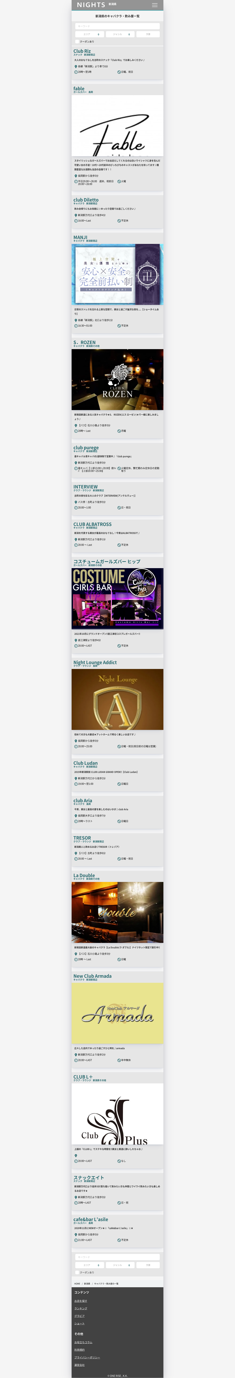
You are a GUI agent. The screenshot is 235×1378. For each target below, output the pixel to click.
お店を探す (80, 1301)
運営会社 (79, 1365)
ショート (79, 1323)
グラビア (79, 1316)
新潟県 (87, 1283)
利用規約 (79, 1349)
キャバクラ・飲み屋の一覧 (106, 1283)
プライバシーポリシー (87, 1357)
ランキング (80, 1308)
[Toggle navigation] (155, 5)
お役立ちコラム (83, 1342)
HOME (77, 1283)
